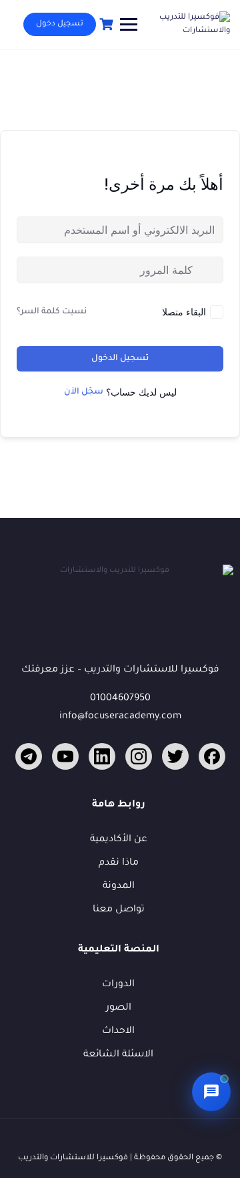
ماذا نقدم (119, 863)
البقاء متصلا (184, 311)
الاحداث (118, 1031)
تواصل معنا (119, 910)
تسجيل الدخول (120, 358)
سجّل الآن (83, 392)
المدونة (119, 886)
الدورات (118, 985)
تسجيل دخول (59, 24)
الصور (118, 1008)
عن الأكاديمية (118, 840)
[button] (211, 1091)
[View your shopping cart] (104, 24)
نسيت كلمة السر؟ (52, 312)
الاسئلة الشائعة (118, 1055)
